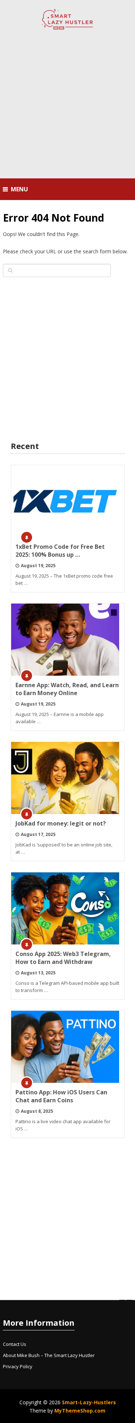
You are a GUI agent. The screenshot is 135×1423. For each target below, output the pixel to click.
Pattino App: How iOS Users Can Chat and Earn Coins (61, 1096)
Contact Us (14, 1344)
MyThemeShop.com (79, 1410)
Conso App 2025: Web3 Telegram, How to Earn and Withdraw (63, 958)
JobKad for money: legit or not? (60, 823)
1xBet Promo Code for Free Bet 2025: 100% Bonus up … (60, 551)
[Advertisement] (67, 105)
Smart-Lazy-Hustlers (89, 1402)
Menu (19, 189)
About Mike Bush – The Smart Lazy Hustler (49, 1355)
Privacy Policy (17, 1366)
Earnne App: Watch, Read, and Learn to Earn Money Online (67, 689)
